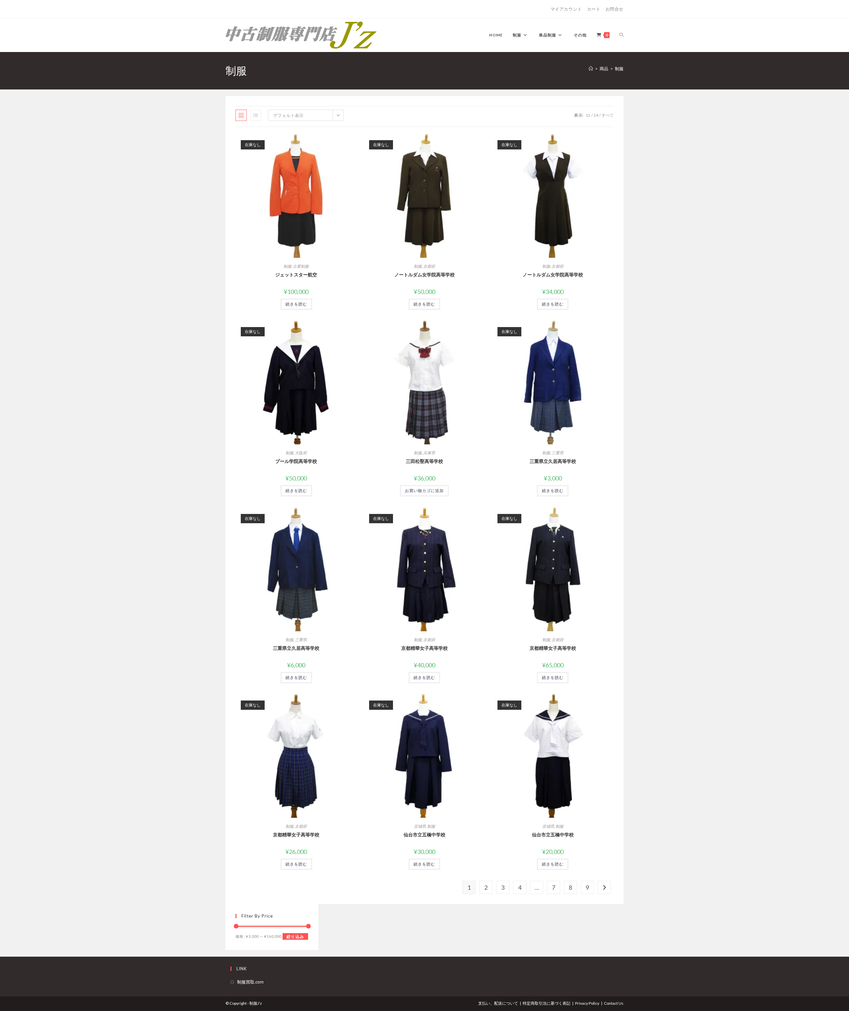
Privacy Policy (587, 1003)
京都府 (429, 266)
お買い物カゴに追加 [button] (424, 490)
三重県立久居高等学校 (553, 461)
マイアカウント (566, 9)
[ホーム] (591, 68)
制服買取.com (250, 981)
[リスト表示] (255, 115)
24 (596, 115)
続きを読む (296, 304)
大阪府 (301, 452)
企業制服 (301, 266)
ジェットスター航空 (296, 274)
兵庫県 (429, 452)
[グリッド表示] (241, 115)
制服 (619, 68)
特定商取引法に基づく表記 (546, 1003)
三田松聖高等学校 (424, 461)
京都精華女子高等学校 (424, 648)
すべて (608, 115)
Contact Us (613, 1003)
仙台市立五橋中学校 (424, 834)
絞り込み (295, 936)
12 (588, 115)
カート (594, 9)
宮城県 (420, 826)
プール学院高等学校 (296, 461)
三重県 (557, 452)
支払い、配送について (498, 1003)
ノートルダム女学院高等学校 (424, 274)
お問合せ (614, 9)
